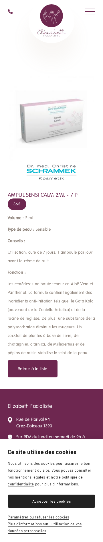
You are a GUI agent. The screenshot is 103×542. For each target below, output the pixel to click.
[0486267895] (10, 11)
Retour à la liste (32, 368)
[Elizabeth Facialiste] (51, 21)
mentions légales (30, 477)
